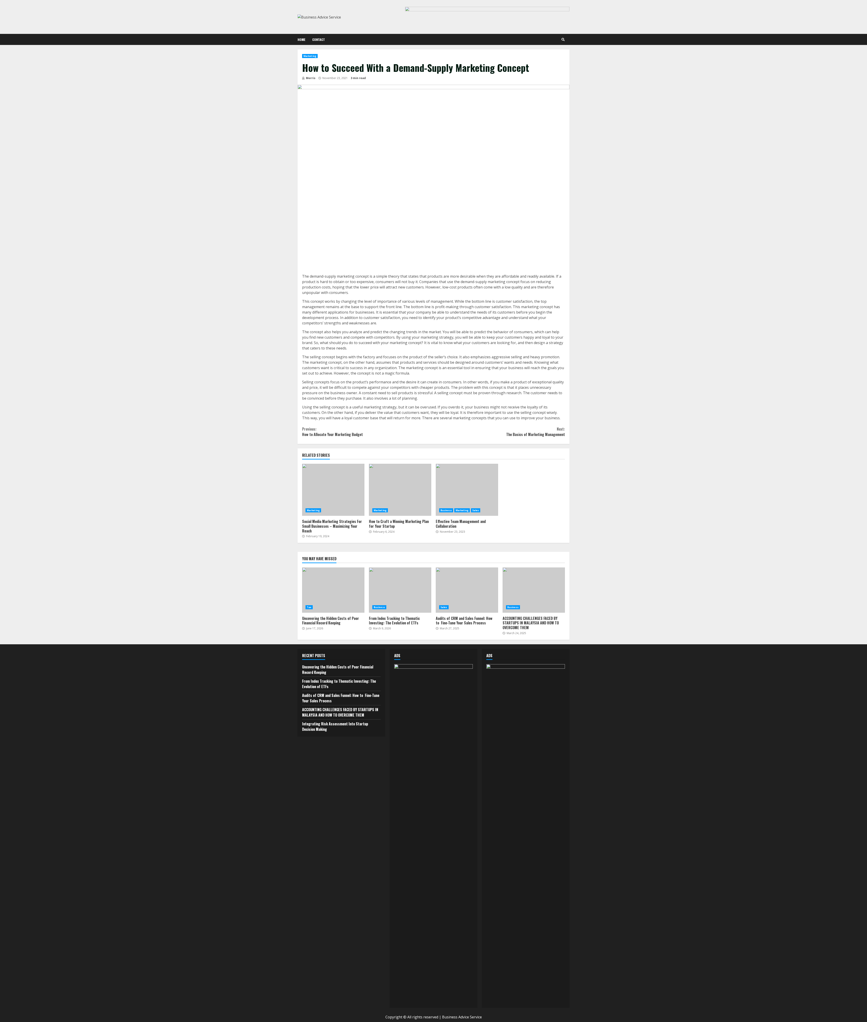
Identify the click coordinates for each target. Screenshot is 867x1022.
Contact (318, 39)
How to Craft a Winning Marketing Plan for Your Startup (400, 490)
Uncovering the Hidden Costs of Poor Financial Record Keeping (333, 590)
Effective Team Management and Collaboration (467, 490)
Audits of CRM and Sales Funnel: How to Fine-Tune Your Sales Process (467, 590)
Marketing (309, 56)
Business (446, 510)
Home (301, 39)
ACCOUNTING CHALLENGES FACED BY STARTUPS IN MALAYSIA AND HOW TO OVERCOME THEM (534, 590)
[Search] (563, 39)
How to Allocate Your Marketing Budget (332, 431)
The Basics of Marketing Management (535, 431)
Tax (309, 607)
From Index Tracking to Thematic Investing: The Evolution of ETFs (400, 590)
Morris (310, 78)
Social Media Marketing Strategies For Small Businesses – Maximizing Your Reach (333, 490)
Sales (475, 510)
